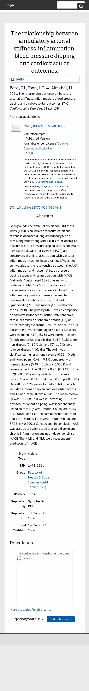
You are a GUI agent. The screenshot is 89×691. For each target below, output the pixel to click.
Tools (19, 79)
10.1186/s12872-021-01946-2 (39, 207)
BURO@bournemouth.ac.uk (47, 181)
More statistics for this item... (31, 609)
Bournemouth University (9, 15)
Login (10, 5)
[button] (61, 619)
